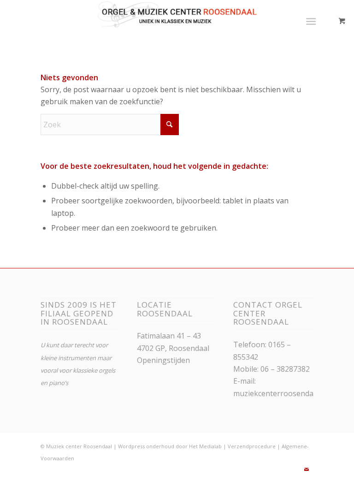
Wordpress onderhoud (146, 446)
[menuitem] (312, 20)
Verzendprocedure (252, 446)
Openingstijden (163, 360)
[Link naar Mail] (306, 469)
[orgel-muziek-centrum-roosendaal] (177, 21)
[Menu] (311, 20)
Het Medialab (205, 446)
